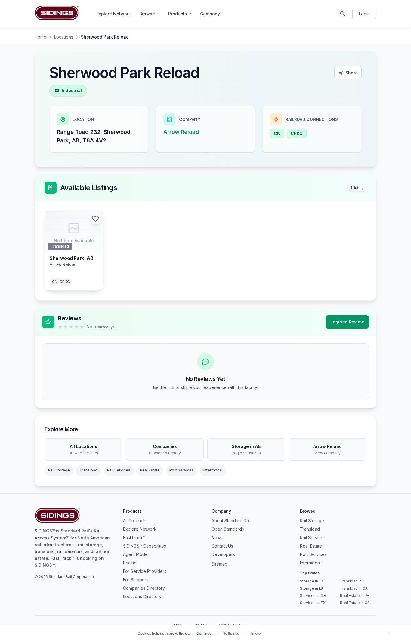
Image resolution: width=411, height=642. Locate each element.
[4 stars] (76, 326)
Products (177, 13)
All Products (135, 520)
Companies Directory (144, 588)
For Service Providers (144, 571)
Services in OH (313, 595)
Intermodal (213, 470)
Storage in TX (312, 581)
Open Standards (228, 529)
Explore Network (114, 13)
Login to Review (347, 321)
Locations (63, 36)
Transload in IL (353, 581)
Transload (88, 470)
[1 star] (60, 326)
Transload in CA (354, 588)
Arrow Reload (181, 132)
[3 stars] (71, 326)
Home (40, 36)
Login (364, 13)
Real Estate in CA (355, 602)
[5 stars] (81, 326)
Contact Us (222, 545)
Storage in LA (311, 588)
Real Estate (150, 470)
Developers (223, 554)
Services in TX (313, 602)
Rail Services (118, 470)
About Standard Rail (231, 520)
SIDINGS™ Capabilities (144, 545)
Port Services (181, 470)
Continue (204, 633)
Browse (147, 13)
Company (210, 13)
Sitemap (219, 563)
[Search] (343, 14)
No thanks (230, 633)
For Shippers (135, 579)
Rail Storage (59, 470)
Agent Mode (135, 554)
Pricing (130, 562)
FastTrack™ (134, 537)
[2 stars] (65, 326)
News (217, 537)
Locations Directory (142, 596)
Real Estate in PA (354, 595)
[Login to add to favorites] (95, 218)
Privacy (256, 633)
